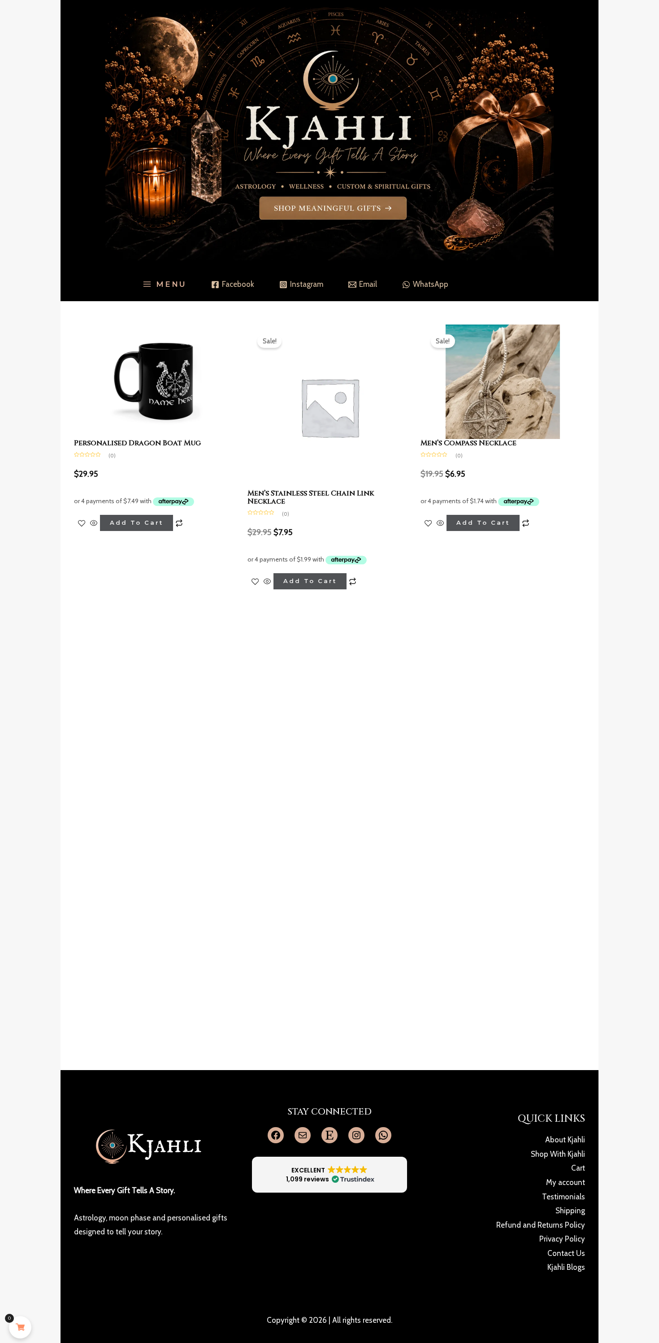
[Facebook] (276, 1135)
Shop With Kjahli (558, 1154)
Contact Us (566, 1253)
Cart (578, 1167)
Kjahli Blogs (566, 1267)
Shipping (570, 1210)
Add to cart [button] (136, 522)
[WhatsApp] (383, 1135)
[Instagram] (356, 1135)
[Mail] (303, 1135)
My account (565, 1182)
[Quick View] (94, 523)
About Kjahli (565, 1139)
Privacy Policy (562, 1238)
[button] (330, 1175)
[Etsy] (329, 1135)
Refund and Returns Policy (540, 1224)
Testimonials (563, 1196)
